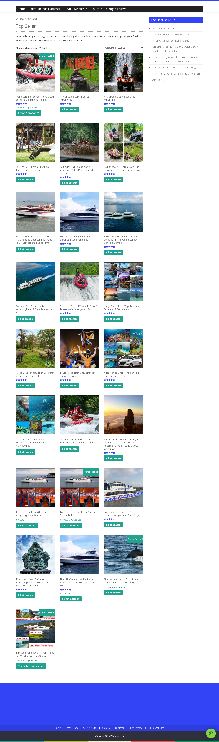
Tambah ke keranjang (30, 665)
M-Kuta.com (118, 736)
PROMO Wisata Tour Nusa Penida (170, 40)
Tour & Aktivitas (89, 728)
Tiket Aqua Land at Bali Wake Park (170, 34)
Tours (95, 9)
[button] (211, 733)
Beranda (20, 18)
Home (21, 9)
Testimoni (120, 728)
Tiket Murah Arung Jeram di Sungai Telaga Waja (177, 67)
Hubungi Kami (157, 728)
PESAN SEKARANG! (28, 112)
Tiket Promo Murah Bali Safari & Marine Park (176, 73)
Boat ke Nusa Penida (163, 28)
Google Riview (116, 9)
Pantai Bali (106, 728)
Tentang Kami (71, 728)
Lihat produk (69, 109)
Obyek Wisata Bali (137, 728)
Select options (26, 525)
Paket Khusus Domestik (45, 9)
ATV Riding (158, 79)
